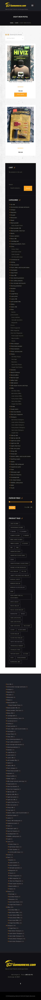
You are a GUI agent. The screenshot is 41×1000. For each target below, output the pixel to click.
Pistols (13, 354)
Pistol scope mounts (17, 336)
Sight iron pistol (15, 441)
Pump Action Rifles (16, 399)
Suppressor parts (16, 467)
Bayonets (13, 212)
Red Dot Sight (15, 378)
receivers (13, 370)
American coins (15, 551)
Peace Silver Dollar (16, 610)
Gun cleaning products (17, 278)
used (11, 658)
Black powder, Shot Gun (18, 231)
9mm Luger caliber (16, 540)
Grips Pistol (14, 273)
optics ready (14, 602)
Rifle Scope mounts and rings (19, 386)
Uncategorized (15, 477)
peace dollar (14, 606)
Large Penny (14, 294)
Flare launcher (15, 265)
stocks (13, 462)
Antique (13, 210)
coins (12, 560)
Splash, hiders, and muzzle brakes (21, 456)
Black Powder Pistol (17, 226)
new (11, 591)
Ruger (23, 614)
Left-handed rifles (16, 302)
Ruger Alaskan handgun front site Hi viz (20, 82)
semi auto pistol (15, 622)
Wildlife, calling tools (17, 483)
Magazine (14, 323)
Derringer (14, 359)
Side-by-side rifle (15, 438)
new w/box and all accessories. (16, 597)
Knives (13, 291)
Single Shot (14, 433)
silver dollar (14, 634)
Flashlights (14, 270)
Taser (12, 470)
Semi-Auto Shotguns (17, 430)
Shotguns (14, 417)
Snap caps (14, 454)
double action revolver (18, 568)
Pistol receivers (15, 349)
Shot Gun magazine (17, 414)
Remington (13, 614)
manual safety (15, 579)
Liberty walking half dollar (19, 576)
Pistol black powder (16, 346)
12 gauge (25, 543)
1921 (11, 548)
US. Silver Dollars (16, 480)
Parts (12, 309)
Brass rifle (14, 239)
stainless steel (15, 650)
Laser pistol (14, 296)
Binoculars (14, 218)
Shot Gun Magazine (16, 333)
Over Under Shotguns (17, 425)
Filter (12, 507)
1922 (17, 548)
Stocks (13, 341)
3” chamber (23, 532)
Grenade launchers (16, 320)
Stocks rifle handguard (17, 464)
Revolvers (14, 362)
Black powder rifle (16, 228)
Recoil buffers (15, 338)
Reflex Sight (14, 380)
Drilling (13, 262)
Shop (16, 23)
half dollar (14, 571)
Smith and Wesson (16, 642)
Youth (12, 488)
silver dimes (22, 630)
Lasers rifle (14, 299)
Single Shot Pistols (16, 367)
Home (11, 23)
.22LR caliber (14, 524)
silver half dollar (16, 638)
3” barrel (13, 532)
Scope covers (14, 409)
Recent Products (15, 372)
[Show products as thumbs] (6, 35)
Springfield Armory (16, 646)
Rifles (12, 388)
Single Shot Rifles (16, 404)
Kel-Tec (24, 571)
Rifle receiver (14, 383)
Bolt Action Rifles (16, 393)
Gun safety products (17, 281)
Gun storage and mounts (18, 283)
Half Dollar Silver (16, 252)
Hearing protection (16, 286)
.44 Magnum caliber (16, 528)
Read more (20, 94)
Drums (13, 325)
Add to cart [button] (20, 124)
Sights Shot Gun (15, 446)
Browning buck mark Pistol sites (20, 143)
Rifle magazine (15, 330)
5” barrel (26, 536)
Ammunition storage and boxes (20, 207)
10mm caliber (14, 543)
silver (12, 630)
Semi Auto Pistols (16, 365)
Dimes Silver (15, 249)
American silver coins (17, 556)
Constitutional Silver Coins (19, 563)
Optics (13, 304)
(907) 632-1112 (29, 975)
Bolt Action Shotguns (17, 420)
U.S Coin (25, 654)
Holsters (13, 288)
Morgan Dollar (15, 583)
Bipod (12, 220)
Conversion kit (15, 260)
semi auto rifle (15, 626)
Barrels (13, 312)
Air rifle (13, 205)
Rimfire (13, 407)
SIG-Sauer (27, 626)
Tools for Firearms (16, 475)
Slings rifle (14, 451)
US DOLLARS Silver (17, 257)
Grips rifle (13, 275)
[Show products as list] (8, 35)
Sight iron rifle (15, 443)
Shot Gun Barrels (16, 412)
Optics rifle (14, 307)
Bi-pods (13, 215)
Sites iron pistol (15, 449)
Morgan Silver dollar (17, 587)
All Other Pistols (16, 357)
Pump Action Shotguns (18, 428)
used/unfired (21, 658)
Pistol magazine (15, 328)
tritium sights (14, 654)
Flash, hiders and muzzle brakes (20, 268)
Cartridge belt (15, 241)
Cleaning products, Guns (18, 244)
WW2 (12, 485)
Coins (12, 247)
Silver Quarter (15, 254)
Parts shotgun (15, 344)
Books (12, 233)
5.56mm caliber (15, 536)
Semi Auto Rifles (16, 401)
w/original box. (15, 662)
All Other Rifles (15, 391)
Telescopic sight (15, 472)
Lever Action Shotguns (18, 422)
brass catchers (15, 236)
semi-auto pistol (15, 618)
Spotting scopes (15, 459)
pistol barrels (14, 315)
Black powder (15, 223)
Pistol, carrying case (16, 351)
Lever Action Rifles (16, 396)
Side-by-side (14, 435)
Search (11, 185)
